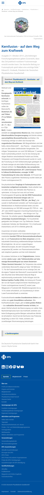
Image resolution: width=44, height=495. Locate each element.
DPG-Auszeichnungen (9, 447)
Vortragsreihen (6, 430)
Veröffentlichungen (15, 9)
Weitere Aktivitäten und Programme (13, 435)
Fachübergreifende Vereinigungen (12, 411)
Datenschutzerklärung (25, 491)
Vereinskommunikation (9, 394)
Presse (25, 377)
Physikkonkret (34, 9)
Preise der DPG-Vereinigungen (11, 460)
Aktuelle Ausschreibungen (10, 450)
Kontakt (4, 402)
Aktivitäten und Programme (10, 416)
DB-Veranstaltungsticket (9, 444)
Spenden (6, 377)
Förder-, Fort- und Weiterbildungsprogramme (16, 427)
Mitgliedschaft (16, 377)
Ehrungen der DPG (7, 452)
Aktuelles (4, 469)
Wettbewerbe (6, 432)
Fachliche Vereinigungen (9, 408)
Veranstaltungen (7, 438)
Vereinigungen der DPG (9, 405)
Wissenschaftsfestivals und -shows (13, 424)
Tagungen (5, 422)
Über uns (4, 383)
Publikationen (25, 9)
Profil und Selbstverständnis (10, 387)
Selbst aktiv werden (8, 419)
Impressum (5, 491)
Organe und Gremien (8, 389)
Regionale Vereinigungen (9, 413)
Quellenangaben (12, 333)
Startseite (6, 9)
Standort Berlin (6, 399)
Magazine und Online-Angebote (11, 474)
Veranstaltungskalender (9, 441)
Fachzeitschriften (7, 476)
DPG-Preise (5, 455)
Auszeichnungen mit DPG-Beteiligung (13, 462)
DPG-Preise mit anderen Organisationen (14, 457)
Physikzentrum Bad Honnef (10, 397)
